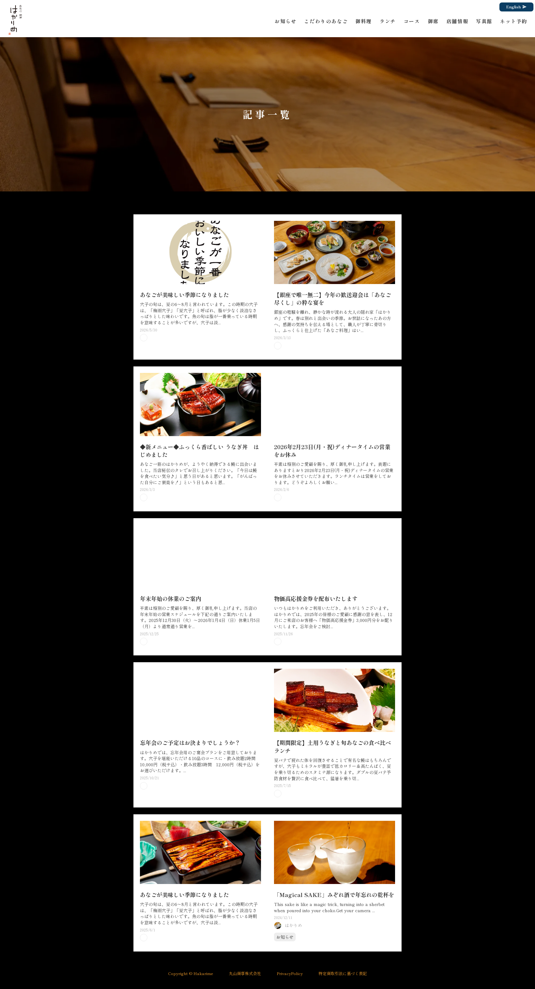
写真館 (484, 21)
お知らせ (285, 21)
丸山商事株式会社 (245, 973)
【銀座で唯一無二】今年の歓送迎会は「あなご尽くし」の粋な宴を (332, 298)
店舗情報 (457, 21)
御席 (433, 21)
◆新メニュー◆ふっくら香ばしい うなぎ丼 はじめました (199, 450)
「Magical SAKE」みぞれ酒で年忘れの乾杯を (334, 895)
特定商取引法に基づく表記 (343, 973)
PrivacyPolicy (290, 973)
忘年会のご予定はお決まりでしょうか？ (190, 742)
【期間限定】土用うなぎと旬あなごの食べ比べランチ (332, 746)
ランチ (388, 21)
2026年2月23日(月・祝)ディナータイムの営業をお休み (332, 450)
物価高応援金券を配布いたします (316, 598)
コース (412, 21)
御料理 (363, 21)
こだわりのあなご (326, 21)
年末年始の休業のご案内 (170, 598)
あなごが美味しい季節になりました (184, 295)
